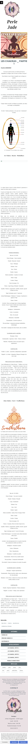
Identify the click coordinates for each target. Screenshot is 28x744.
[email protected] (14, 730)
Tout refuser (14, 742)
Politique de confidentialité (20, 739)
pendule (9, 667)
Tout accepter (23, 742)
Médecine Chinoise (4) (7, 638)
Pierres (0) (4, 635)
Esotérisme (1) (5, 641)
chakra (10, 623)
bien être (3, 623)
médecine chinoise (6, 626)
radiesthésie (4, 667)
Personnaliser (5, 742)
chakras (20, 667)
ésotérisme (16, 623)
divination (14, 667)
